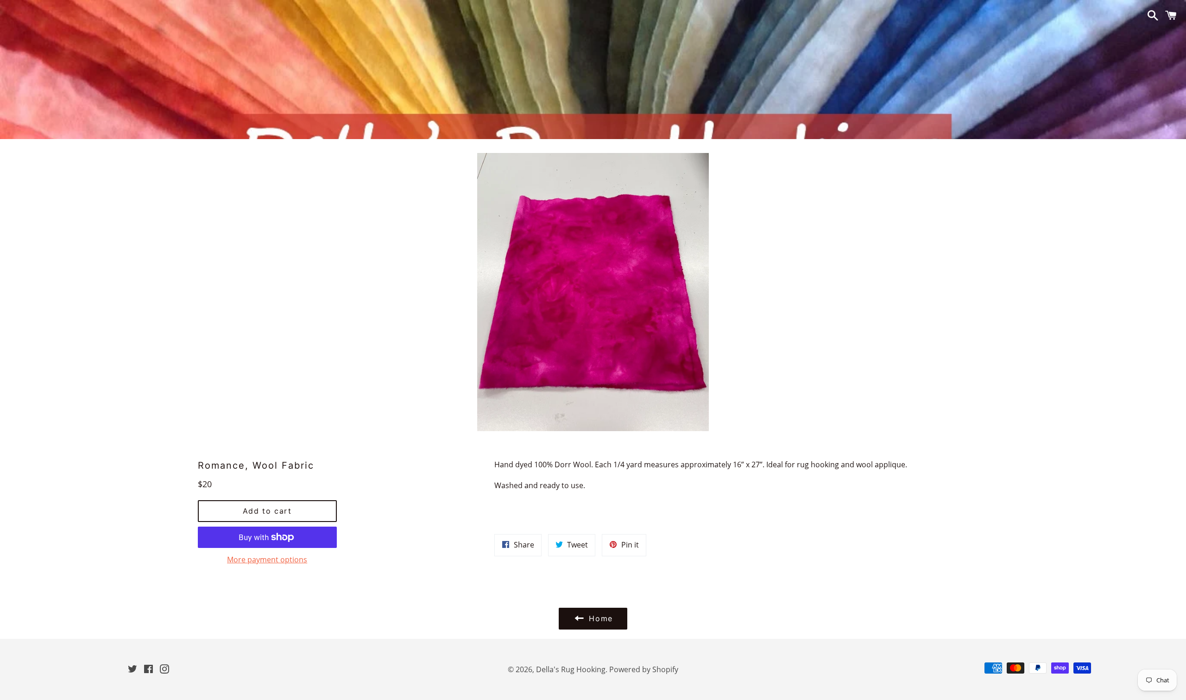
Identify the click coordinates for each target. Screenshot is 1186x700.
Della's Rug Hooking (571, 669)
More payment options (267, 559)
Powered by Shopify (643, 669)
